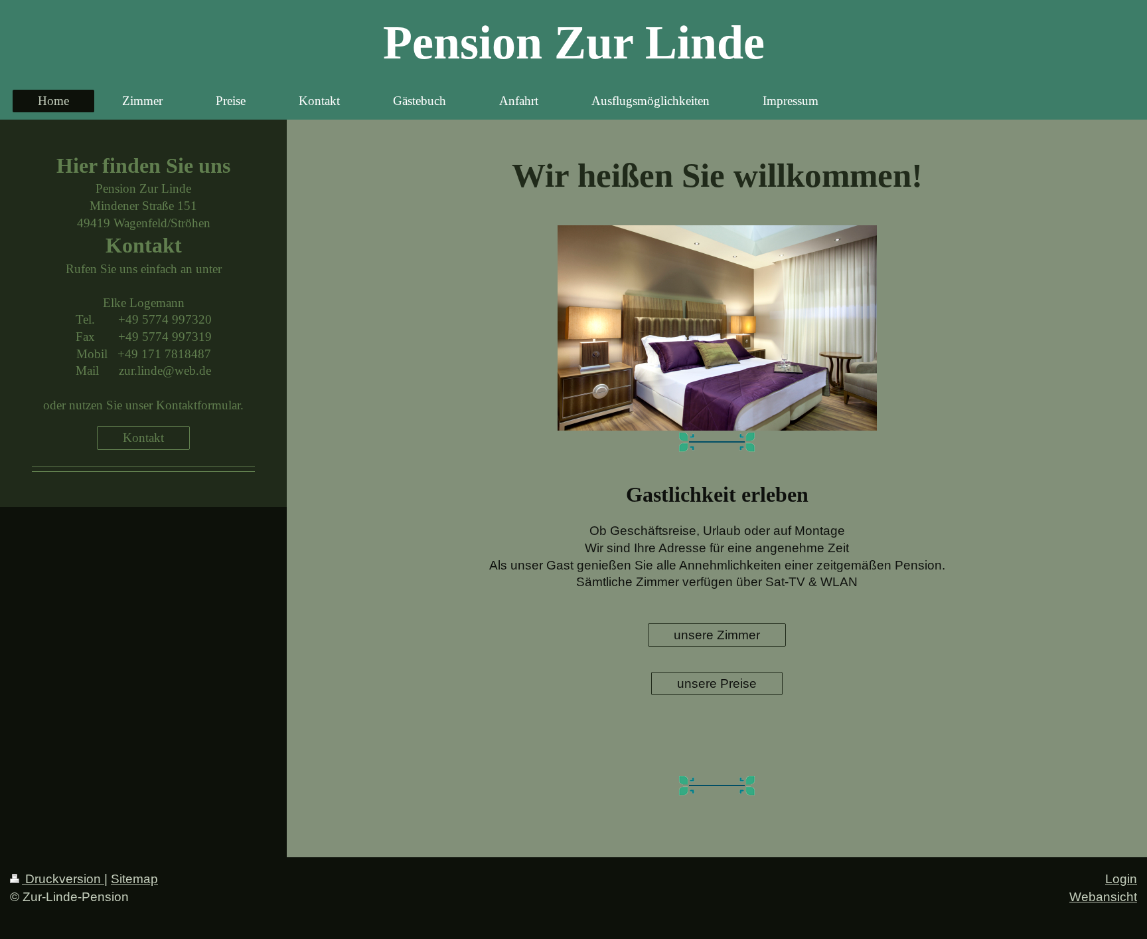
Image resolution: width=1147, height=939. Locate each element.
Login (1121, 879)
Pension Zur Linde (574, 42)
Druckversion (63, 879)
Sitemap (134, 879)
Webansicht (1103, 897)
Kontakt (143, 438)
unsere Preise (717, 683)
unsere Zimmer (717, 635)
